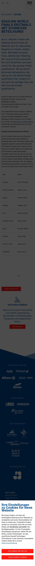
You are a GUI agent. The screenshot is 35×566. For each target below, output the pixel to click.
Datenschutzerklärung (9, 543)
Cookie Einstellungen (17, 557)
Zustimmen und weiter (17, 551)
